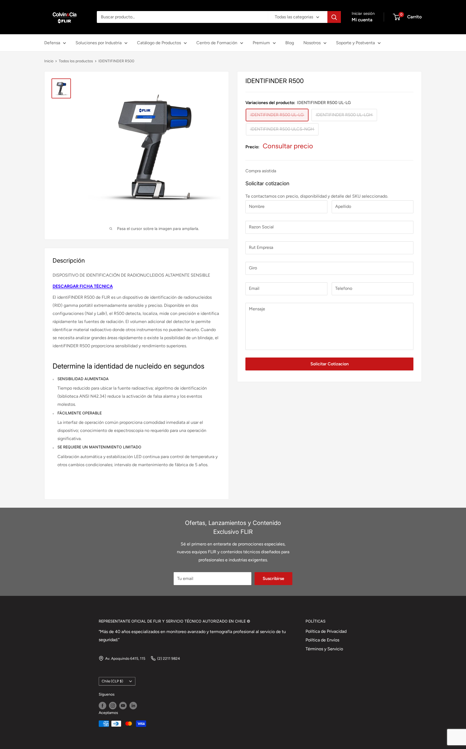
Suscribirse (273, 578)
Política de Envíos (322, 640)
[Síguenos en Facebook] (102, 705)
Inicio (48, 61)
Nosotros (312, 42)
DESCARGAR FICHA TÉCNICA (83, 286)
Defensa (52, 42)
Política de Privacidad (326, 631)
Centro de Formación (216, 42)
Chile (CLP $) (112, 681)
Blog (289, 42)
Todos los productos (76, 61)
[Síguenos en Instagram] (112, 705)
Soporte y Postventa (355, 42)
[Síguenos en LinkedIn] (133, 705)
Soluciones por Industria (99, 42)
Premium (261, 42)
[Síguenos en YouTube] (123, 705)
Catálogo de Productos (159, 42)
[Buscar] (334, 17)
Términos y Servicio (324, 648)
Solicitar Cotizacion (329, 363)
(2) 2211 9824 (168, 658)
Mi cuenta (362, 19)
